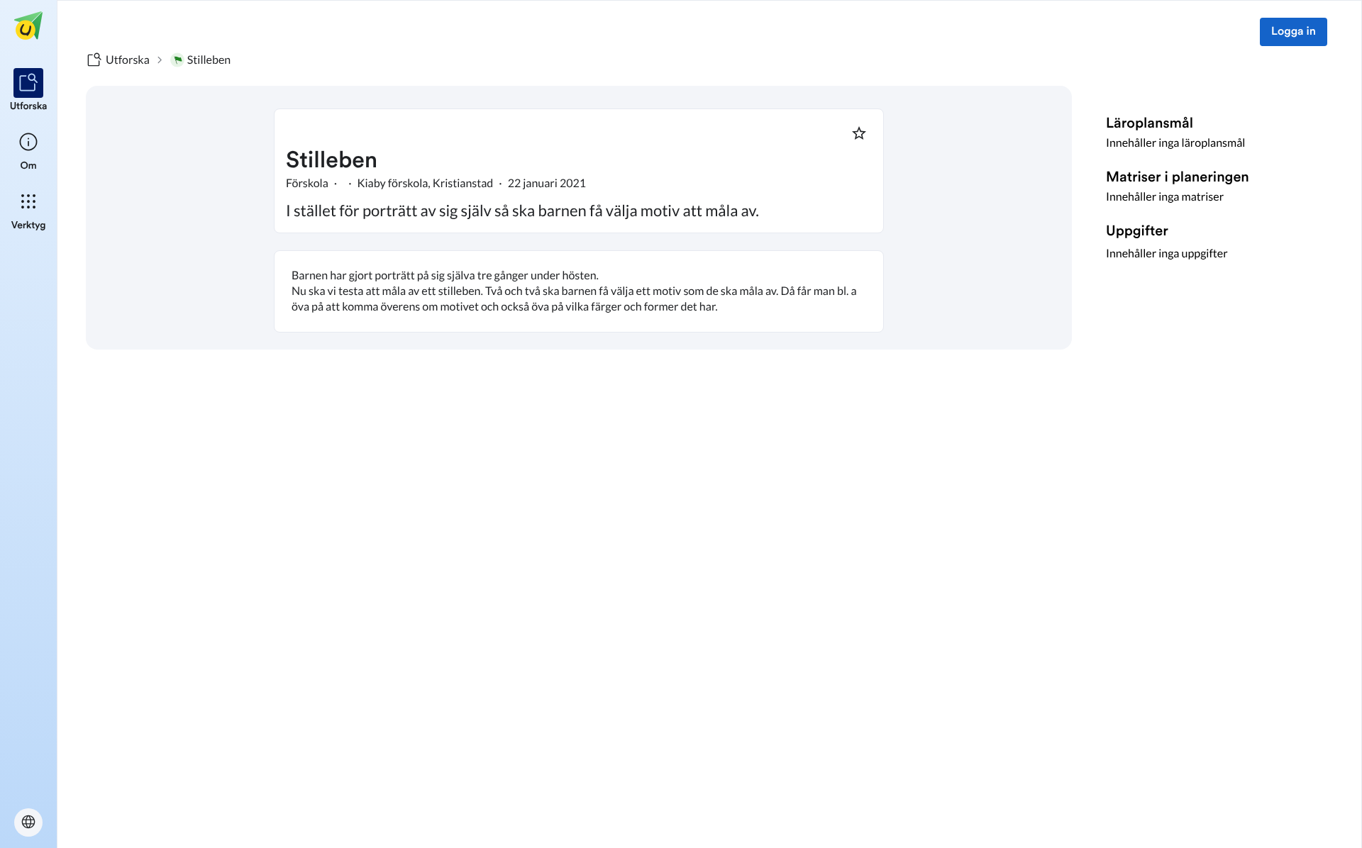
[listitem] (29, 90)
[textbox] (579, 291)
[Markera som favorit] (859, 133)
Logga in (1293, 32)
